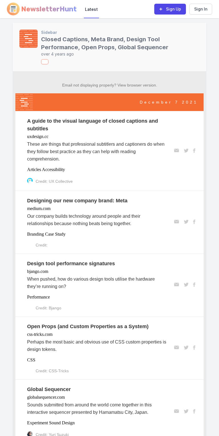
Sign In (200, 9)
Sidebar (49, 32)
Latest (91, 9)
